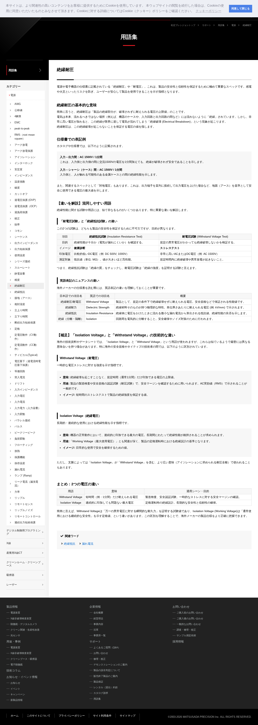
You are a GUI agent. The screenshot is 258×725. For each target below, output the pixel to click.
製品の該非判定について (107, 670)
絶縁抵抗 (69, 543)
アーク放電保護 (24, 150)
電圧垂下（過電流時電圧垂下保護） (28, 363)
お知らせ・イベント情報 (21, 677)
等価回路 (20, 371)
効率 (17, 224)
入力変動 (20, 414)
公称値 (18, 110)
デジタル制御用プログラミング (23, 532)
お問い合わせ (101, 653)
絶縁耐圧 (20, 285)
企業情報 (95, 606)
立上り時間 (21, 310)
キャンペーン (17, 694)
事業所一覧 (100, 635)
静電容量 (20, 273)
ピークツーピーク (25, 432)
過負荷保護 (21, 212)
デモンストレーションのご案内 (110, 664)
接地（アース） (24, 298)
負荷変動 (20, 438)
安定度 (18, 169)
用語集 (221, 25)
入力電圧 (20, 395)
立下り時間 (21, 316)
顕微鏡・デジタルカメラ (23, 624)
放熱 (17, 450)
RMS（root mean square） (25, 136)
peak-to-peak (22, 128)
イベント (15, 688)
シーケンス (21, 236)
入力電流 (20, 401)
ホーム (15, 715)
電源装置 (15, 612)
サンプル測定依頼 (186, 635)
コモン (18, 230)
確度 (17, 187)
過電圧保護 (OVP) (25, 199)
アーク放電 (21, 144)
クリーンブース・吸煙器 (23, 659)
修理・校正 (100, 659)
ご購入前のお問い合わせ (190, 612)
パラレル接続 (22, 420)
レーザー (11, 584)
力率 (17, 491)
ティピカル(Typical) (26, 354)
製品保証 (98, 681)
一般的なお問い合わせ (189, 624)
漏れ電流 (87, 543)
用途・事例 (13, 641)
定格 (17, 328)
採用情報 (178, 641)
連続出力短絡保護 (25, 522)
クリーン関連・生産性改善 (25, 629)
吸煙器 (10, 574)
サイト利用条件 (102, 715)
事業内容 (98, 624)
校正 (17, 218)
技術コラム (13, 670)
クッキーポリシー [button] (208, 11)
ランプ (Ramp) (23, 475)
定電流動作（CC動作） (25, 346)
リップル (20, 497)
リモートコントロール (28, 516)
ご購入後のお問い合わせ (190, 618)
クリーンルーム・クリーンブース (23, 564)
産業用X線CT (14, 552)
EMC (17, 122)
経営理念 (98, 618)
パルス (18, 426)
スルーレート (22, 267)
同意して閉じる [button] (240, 8)
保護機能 (20, 457)
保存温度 (20, 463)
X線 (8, 543)
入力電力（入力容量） (28, 408)
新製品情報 (16, 700)
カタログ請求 (101, 693)
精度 (17, 279)
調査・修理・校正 (186, 629)
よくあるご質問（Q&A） (107, 647)
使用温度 (20, 255)
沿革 (96, 629)
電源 (233, 25)
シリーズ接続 (22, 261)
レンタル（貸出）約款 (106, 687)
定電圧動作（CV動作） (25, 336)
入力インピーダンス (26, 389)
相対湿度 (20, 304)
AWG (18, 103)
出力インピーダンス (26, 243)
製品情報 (12, 606)
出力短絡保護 (22, 249)
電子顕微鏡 (16, 664)
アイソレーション (25, 157)
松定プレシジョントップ (183, 25)
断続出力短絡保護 (25, 322)
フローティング (24, 444)
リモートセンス (24, 504)
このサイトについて (38, 715)
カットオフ (21, 193)
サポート (206, 25)
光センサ (15, 635)
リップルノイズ (24, 510)
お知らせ (15, 683)
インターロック (24, 163)
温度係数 (20, 181)
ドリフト (20, 383)
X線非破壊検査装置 (20, 618)
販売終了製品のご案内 (106, 676)
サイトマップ (127, 715)
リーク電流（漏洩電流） (26, 483)
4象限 (18, 116)
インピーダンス (24, 175)
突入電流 (20, 377)
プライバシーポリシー (72, 715)
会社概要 (98, 612)
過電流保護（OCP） (26, 206)
